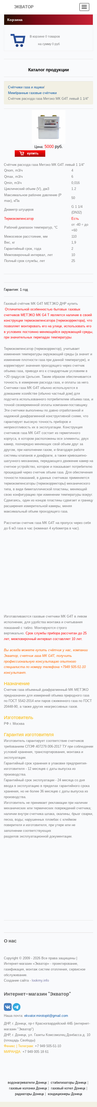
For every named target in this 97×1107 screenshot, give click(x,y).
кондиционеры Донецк (65, 1094)
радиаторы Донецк (29, 1094)
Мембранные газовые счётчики (32, 93)
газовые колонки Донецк (28, 1088)
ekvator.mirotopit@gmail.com (46, 1016)
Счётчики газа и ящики (26, 87)
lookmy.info (40, 980)
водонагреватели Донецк (27, 1082)
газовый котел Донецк (68, 1088)
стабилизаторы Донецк (68, 1082)
